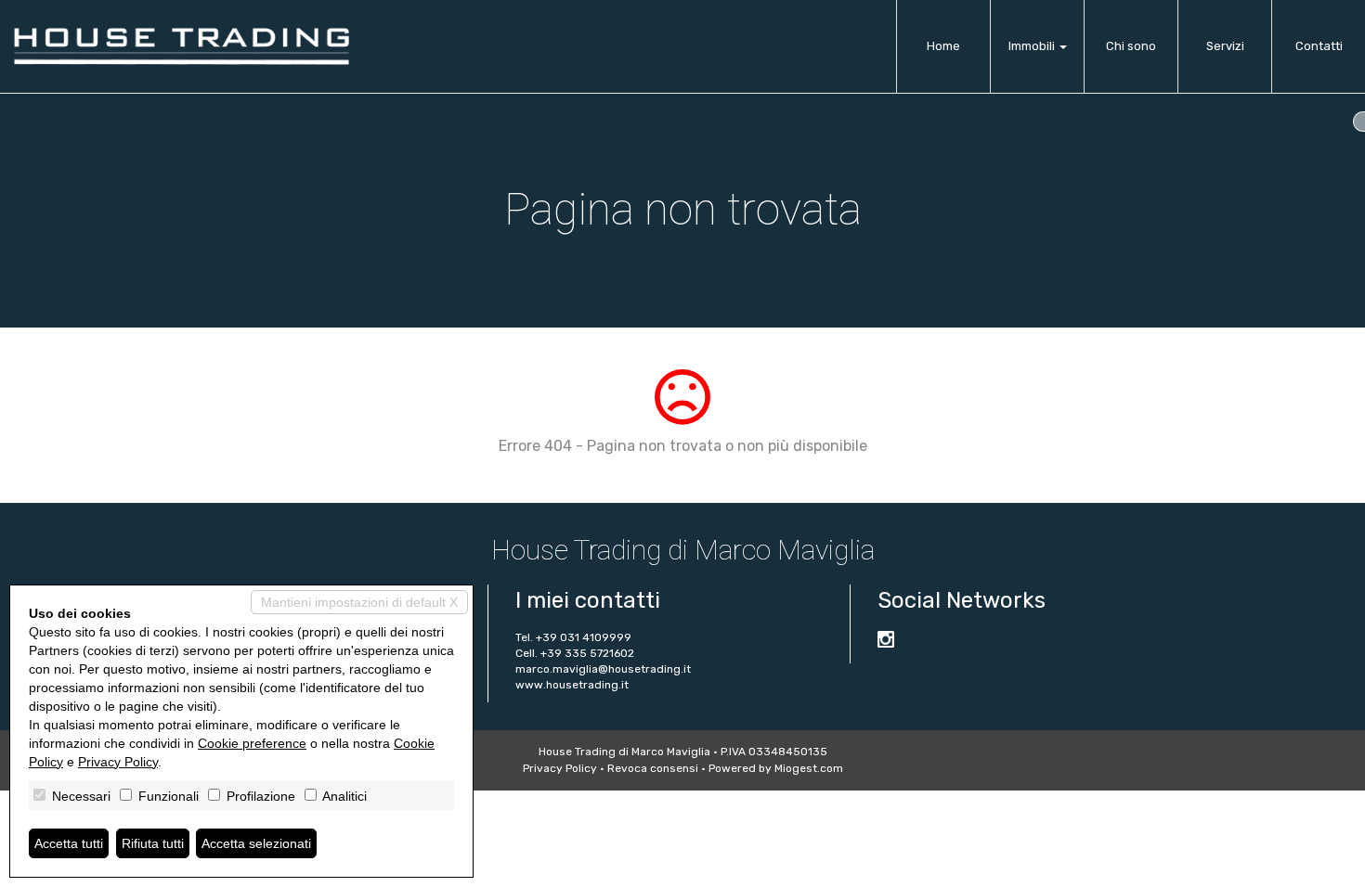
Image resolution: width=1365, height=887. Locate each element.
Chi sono (1131, 46)
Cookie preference (252, 743)
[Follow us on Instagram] (886, 642)
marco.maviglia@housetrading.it (603, 668)
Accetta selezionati (256, 843)
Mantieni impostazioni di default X (359, 602)
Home (943, 46)
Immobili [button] (1033, 46)
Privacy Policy (560, 768)
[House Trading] (181, 46)
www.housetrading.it (572, 684)
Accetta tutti (68, 843)
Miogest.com (808, 768)
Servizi (1225, 46)
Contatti (1319, 46)
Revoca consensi (652, 768)
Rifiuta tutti (153, 843)
